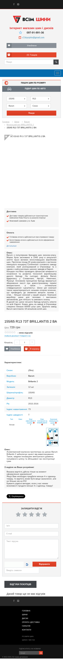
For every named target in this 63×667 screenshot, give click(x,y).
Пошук (31, 113)
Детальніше (12, 245)
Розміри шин (28, 636)
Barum (11, 106)
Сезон (35, 106)
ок (41, 652)
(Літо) (31, 370)
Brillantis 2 (33, 381)
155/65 (11, 99)
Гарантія (26, 626)
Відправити (44, 564)
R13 (34, 99)
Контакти (26, 630)
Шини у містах (28, 640)
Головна (26, 611)
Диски (25, 618)
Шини (25, 615)
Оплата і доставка (31, 622)
